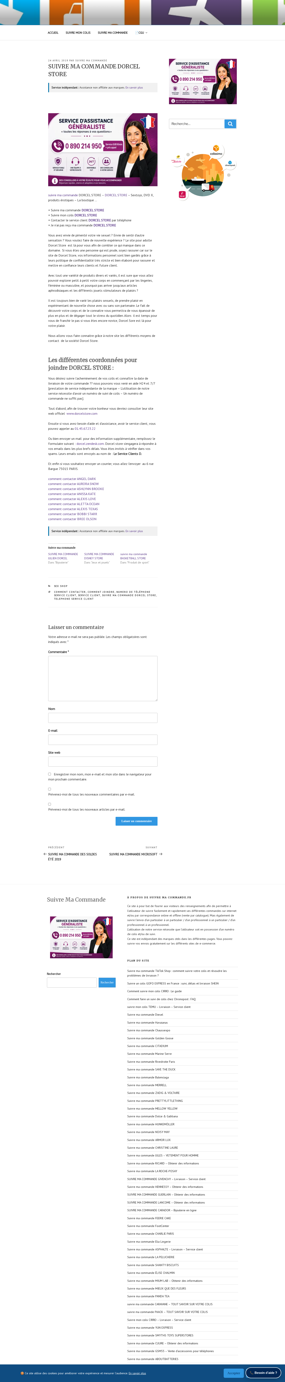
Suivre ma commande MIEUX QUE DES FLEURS (156, 1288)
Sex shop (61, 586)
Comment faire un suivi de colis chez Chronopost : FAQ (161, 999)
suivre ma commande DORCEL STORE (129, 595)
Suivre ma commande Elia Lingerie (149, 1241)
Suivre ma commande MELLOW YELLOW (152, 1108)
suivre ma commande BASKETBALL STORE (133, 556)
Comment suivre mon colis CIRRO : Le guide (154, 991)
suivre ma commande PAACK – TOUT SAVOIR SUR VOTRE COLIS (167, 1312)
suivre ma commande (91, 60)
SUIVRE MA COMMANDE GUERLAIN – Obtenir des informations (166, 1194)
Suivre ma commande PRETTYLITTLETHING (155, 1101)
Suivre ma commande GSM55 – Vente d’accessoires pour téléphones (170, 1351)
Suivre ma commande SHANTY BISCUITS (153, 1265)
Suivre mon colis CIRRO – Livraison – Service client (159, 1320)
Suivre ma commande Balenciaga (148, 1077)
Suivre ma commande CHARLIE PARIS (150, 1234)
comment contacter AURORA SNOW (73, 484)
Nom (51, 709)
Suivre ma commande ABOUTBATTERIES (152, 1359)
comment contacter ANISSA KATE (72, 494)
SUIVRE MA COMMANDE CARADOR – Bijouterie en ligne (162, 1210)
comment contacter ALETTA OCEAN (73, 504)
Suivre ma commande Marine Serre (149, 1054)
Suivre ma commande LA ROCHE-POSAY (152, 1171)
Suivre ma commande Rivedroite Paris (151, 1062)
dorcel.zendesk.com (90, 443)
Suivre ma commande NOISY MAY (148, 1132)
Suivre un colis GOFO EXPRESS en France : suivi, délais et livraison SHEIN (173, 983)
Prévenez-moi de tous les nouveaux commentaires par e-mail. (91, 794)
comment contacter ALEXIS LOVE (72, 499)
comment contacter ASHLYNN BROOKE (76, 489)
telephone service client (74, 598)
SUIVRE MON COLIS (78, 33)
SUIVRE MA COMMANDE (113, 33)
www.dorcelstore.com (82, 413)
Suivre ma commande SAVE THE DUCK (151, 1069)
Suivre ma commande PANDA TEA (148, 1296)
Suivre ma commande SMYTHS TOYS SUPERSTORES (160, 1335)
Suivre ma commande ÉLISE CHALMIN (151, 1273)
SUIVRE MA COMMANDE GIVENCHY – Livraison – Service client (166, 1179)
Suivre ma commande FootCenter (148, 1226)
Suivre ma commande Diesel (145, 1014)
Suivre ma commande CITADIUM (147, 1046)
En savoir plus (134, 87)
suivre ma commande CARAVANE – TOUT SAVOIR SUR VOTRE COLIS (170, 1304)
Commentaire (58, 652)
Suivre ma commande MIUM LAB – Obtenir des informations (165, 1281)
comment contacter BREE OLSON (72, 519)
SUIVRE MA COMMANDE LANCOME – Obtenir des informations (166, 1202)
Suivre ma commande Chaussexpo (148, 1030)
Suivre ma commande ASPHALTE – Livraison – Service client (165, 1249)
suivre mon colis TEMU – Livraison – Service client (158, 1007)
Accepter (233, 1373)
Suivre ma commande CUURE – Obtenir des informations (162, 1343)
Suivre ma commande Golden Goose (150, 1038)
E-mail (52, 730)
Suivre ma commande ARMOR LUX (149, 1140)
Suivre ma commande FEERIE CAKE (149, 1218)
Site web (54, 752)
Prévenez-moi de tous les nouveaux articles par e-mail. (86, 809)
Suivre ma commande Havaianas (147, 1022)
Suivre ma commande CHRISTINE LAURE (152, 1148)
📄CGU (139, 33)
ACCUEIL (53, 33)
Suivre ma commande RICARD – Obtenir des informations (163, 1163)
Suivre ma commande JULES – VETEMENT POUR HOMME (163, 1155)
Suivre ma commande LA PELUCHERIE (150, 1257)
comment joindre (101, 591)
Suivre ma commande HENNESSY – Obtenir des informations (165, 1187)
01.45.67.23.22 (85, 428)
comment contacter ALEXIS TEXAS (73, 509)
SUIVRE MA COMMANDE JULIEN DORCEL (63, 556)
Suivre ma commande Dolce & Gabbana (152, 1116)
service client (89, 595)
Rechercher (54, 974)
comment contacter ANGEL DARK (72, 479)
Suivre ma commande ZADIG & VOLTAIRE (153, 1093)
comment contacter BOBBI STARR (72, 514)
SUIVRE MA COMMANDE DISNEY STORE (99, 556)
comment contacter (70, 591)
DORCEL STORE (116, 195)
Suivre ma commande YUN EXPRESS (150, 1327)
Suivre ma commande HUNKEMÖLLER (150, 1124)
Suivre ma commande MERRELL (147, 1085)
